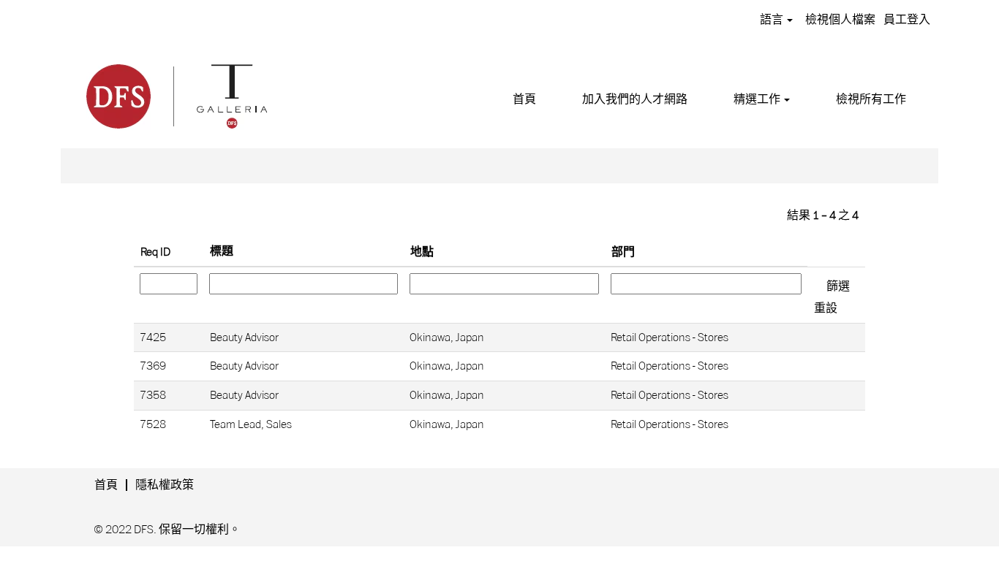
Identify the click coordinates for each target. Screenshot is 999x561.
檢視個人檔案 (840, 19)
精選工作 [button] (758, 99)
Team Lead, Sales (251, 424)
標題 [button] (221, 251)
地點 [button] (422, 252)
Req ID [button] (155, 252)
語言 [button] (772, 19)
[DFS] (175, 94)
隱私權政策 (164, 485)
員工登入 (906, 19)
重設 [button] (825, 308)
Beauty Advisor (244, 337)
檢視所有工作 (871, 99)
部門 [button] (623, 252)
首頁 (524, 99)
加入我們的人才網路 (634, 99)
